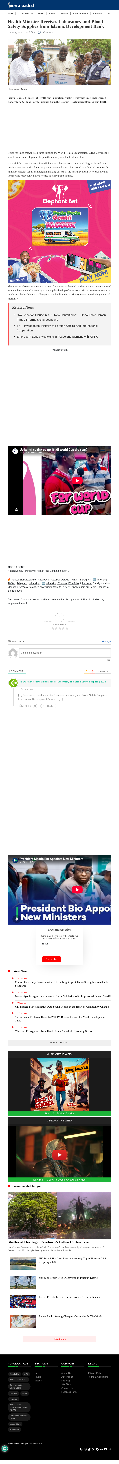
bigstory (13, 1393)
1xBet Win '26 (25, 13)
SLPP (24, 1393)
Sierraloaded (27, 579)
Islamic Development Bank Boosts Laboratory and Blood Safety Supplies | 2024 (63, 681)
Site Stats (66, 1384)
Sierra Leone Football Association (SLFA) (19, 1407)
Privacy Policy (95, 1373)
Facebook (43, 579)
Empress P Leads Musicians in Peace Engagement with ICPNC (57, 336)
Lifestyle (97, 13)
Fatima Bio (14, 1430)
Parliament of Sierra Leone (19, 1417)
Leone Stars (15, 1424)
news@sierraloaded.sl (29, 587)
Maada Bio (14, 1374)
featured (13, 1399)
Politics (64, 13)
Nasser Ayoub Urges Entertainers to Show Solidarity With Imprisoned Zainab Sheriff (63, 996)
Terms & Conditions (98, 1377)
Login (108, 641)
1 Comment (47, 32)
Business (111, 13)
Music (41, 13)
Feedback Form (69, 1392)
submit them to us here (57, 587)
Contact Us (67, 1388)
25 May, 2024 (15, 32)
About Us (66, 1373)
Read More (60, 1339)
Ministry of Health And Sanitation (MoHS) (47, 571)
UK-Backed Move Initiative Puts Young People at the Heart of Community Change (62, 1006)
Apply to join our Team (84, 587)
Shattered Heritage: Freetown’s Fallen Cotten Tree (48, 1242)
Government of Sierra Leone (16, 1386)
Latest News (19, 971)
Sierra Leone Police (18, 1380)
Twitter (74, 579)
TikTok (11, 583)
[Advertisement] (59, 128)
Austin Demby (16, 571)
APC (26, 1374)
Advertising (67, 1377)
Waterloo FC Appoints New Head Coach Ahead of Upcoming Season (54, 1031)
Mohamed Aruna (18, 89)
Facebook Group (60, 579)
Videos (52, 13)
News (10, 13)
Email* (45, 943)
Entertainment (80, 13)
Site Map (65, 1381)
